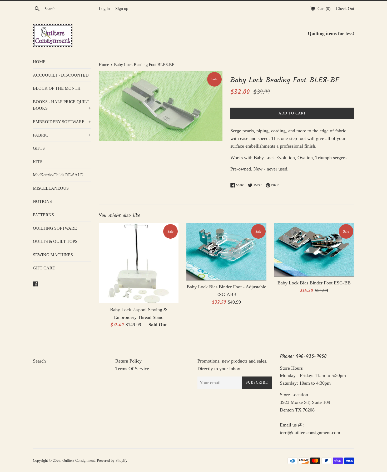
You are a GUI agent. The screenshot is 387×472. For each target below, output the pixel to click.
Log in (104, 8)
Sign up (121, 8)
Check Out (345, 8)
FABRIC (62, 135)
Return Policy (128, 361)
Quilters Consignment (78, 460)
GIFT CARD (44, 268)
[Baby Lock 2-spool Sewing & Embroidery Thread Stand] (138, 263)
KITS (37, 161)
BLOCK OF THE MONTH (57, 88)
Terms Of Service (132, 368)
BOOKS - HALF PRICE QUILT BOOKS (62, 105)
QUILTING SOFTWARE (55, 228)
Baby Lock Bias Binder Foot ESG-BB (314, 282)
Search (39, 361)
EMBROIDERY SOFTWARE (62, 121)
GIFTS (39, 148)
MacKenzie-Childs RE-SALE (58, 175)
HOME (39, 61)
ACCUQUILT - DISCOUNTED (61, 75)
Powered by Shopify (112, 460)
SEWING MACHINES (53, 255)
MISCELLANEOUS (51, 188)
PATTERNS (43, 215)
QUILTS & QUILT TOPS (55, 241)
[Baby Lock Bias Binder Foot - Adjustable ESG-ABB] (226, 251)
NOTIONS (42, 201)
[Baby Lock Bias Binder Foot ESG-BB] (314, 249)
